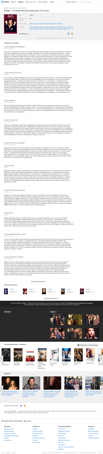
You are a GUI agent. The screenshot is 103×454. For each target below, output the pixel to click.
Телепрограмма (64, 426)
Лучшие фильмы (9, 431)
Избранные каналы (64, 431)
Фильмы (7, 426)
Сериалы (36, 426)
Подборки (35, 435)
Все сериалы (36, 442)
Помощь (60, 449)
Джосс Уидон (34, 23)
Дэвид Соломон (57, 23)
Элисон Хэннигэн (62, 27)
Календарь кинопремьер (11, 435)
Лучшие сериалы (37, 433)
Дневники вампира (17, 363)
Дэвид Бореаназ (38, 29)
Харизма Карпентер (50, 29)
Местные (61, 435)
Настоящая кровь (53, 363)
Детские (60, 442)
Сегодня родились (93, 438)
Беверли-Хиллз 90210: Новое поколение (42, 365)
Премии (6, 438)
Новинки (34, 429)
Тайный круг (90, 363)
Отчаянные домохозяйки (30, 363)
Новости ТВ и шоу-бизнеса (66, 447)
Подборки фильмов (9, 433)
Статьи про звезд (93, 433)
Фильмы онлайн (8, 429)
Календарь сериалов (38, 438)
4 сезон (68, 289)
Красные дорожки (93, 431)
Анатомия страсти (65, 363)
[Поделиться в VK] (68, 33)
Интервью (91, 429)
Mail (2, 452)
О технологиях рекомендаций (55, 452)
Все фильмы (7, 440)
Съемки (90, 435)
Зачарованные (77, 363)
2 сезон (30, 289)
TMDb (48, 38)
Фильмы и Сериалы (64, 440)
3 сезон (49, 289)
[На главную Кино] (6, 2)
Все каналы (61, 444)
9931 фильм (70, 303)
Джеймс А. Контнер (45, 23)
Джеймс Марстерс (64, 29)
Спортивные (62, 438)
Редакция (45, 452)
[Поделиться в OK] (72, 33)
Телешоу (35, 440)
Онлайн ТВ (61, 429)
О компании (7, 452)
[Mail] (2, 2)
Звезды (91, 426)
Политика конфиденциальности (70, 452)
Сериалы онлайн (37, 431)
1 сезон (11, 289)
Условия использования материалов (88, 452)
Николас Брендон (50, 27)
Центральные (62, 433)
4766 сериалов (79, 303)
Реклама (14, 452)
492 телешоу (89, 303)
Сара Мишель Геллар (37, 27)
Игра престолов (5, 363)
